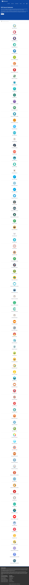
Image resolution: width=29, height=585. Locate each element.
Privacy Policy (11, 580)
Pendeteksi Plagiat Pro (4, 578)
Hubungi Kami (11, 578)
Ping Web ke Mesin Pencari (4, 581)
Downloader (16, 3)
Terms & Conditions (11, 581)
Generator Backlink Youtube (4, 580)
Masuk (21, 3)
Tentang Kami (11, 577)
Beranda (9, 3)
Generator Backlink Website (4, 579)
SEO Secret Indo (3, 571)
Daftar (24, 3)
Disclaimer (10, 579)
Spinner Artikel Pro (3, 577)
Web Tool (12, 3)
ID (27, 3)
